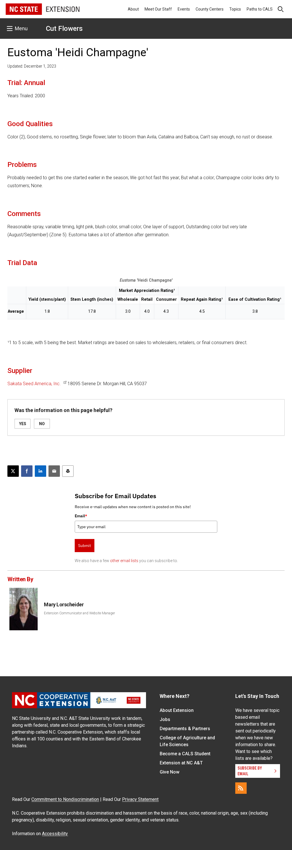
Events (184, 9)
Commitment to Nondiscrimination (65, 799)
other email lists (124, 560)
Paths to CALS (260, 9)
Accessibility (55, 833)
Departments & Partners (185, 728)
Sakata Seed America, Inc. (34, 383)
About (133, 9)
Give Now (169, 772)
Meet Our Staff (158, 9)
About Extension (177, 710)
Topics (235, 9)
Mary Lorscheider (64, 604)
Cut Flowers (64, 29)
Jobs (165, 719)
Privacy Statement (140, 799)
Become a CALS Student (185, 753)
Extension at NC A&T (181, 763)
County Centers (210, 9)
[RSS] (241, 788)
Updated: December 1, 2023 (31, 66)
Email (81, 515)
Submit (84, 545)
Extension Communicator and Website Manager (79, 613)
